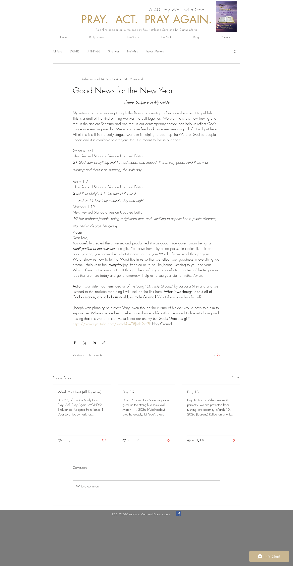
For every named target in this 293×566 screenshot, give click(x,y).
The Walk (132, 51)
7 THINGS (94, 51)
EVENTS (75, 51)
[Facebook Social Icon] (178, 513)
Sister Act (113, 51)
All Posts (57, 51)
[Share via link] (104, 343)
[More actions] (217, 78)
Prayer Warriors (155, 51)
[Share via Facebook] (75, 343)
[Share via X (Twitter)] (84, 343)
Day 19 (128, 392)
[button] (235, 51)
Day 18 (193, 392)
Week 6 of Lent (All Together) (79, 392)
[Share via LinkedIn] (94, 343)
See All (236, 377)
